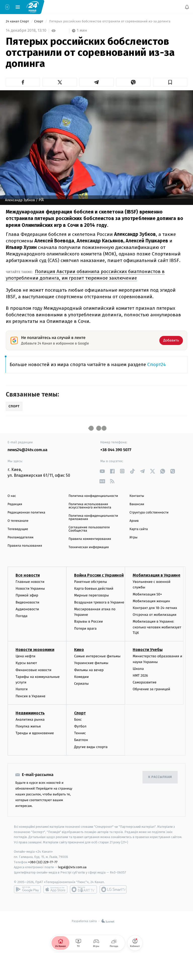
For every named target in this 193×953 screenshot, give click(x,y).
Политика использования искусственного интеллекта (90, 506)
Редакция (15, 504)
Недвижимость (30, 713)
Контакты (136, 496)
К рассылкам (160, 777)
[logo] (33, 7)
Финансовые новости (33, 670)
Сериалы (81, 683)
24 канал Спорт (18, 21)
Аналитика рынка (30, 719)
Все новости (28, 575)
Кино (79, 649)
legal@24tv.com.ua (72, 867)
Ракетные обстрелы (90, 582)
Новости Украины (30, 589)
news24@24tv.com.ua (27, 450)
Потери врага (85, 628)
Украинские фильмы (91, 663)
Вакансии (136, 504)
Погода (21, 616)
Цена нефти (25, 656)
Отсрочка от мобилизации (154, 615)
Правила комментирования (90, 539)
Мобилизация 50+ (147, 594)
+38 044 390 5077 (115, 450)
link (102, 471)
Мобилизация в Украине (156, 575)
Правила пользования (25, 545)
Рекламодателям (20, 537)
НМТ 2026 (140, 675)
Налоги (22, 689)
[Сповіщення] (187, 7)
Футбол (80, 726)
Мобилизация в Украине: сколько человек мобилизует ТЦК (157, 627)
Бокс (78, 719)
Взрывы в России (88, 622)
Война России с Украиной (99, 575)
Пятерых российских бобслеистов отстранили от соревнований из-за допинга (109, 21)
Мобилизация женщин (151, 601)
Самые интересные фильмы (97, 656)
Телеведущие (18, 529)
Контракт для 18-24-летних (155, 608)
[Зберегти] (170, 82)
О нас (12, 496)
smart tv (83, 889)
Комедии (81, 677)
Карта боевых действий (93, 589)
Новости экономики (35, 649)
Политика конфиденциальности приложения (93, 517)
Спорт (39, 21)
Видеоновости (27, 602)
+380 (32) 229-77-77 (43, 862)
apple (55, 889)
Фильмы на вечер (89, 670)
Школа (138, 669)
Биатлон (81, 740)
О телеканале (18, 521)
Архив (134, 521)
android (27, 889)
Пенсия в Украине (30, 696)
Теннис (80, 733)
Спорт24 (156, 364)
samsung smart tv (113, 889)
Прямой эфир (27, 595)
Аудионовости (27, 609)
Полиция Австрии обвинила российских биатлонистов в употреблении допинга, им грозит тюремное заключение (85, 275)
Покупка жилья (28, 726)
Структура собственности (148, 512)
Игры (133, 537)
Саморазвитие (145, 682)
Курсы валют (26, 663)
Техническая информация (89, 547)
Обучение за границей (151, 689)
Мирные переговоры (91, 595)
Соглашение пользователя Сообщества (89, 529)
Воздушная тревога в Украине (99, 602)
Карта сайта (138, 529)
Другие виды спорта (91, 747)
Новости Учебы (148, 649)
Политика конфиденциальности (93, 496)
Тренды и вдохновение (35, 733)
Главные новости (30, 582)
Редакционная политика (26, 512)
